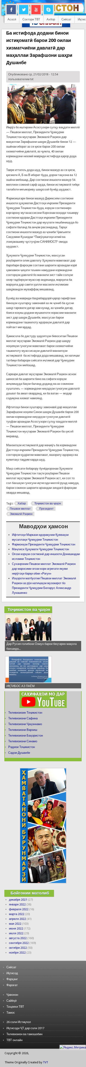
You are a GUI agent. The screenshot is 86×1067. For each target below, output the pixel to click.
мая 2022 (15, 923)
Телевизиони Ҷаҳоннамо (25, 724)
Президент (46, 508)
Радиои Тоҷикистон (21, 747)
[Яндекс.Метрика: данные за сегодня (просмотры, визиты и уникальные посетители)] (73, 1047)
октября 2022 (18, 947)
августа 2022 (18, 938)
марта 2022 (16, 914)
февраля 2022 (18, 909)
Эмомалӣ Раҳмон (21, 514)
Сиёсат (66, 19)
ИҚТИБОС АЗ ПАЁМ (20, 686)
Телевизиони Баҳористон (25, 735)
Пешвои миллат (20, 508)
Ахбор (51, 19)
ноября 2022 (17, 952)
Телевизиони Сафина (23, 718)
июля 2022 (16, 933)
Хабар (22, 503)
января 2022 (17, 904)
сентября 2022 (19, 943)
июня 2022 (16, 928)
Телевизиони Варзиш (22, 730)
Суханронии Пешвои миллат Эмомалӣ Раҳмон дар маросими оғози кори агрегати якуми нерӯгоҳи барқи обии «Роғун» (44, 568)
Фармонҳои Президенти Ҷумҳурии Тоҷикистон (43, 544)
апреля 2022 (17, 919)
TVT (45, 1062)
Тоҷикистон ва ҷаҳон (47, 503)
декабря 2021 (18, 899)
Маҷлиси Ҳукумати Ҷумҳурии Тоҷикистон (40, 549)
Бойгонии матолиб (30, 893)
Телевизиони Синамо (22, 741)
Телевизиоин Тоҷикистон (25, 712)
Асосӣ (12, 19)
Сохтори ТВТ (31, 19)
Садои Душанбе (19, 752)
